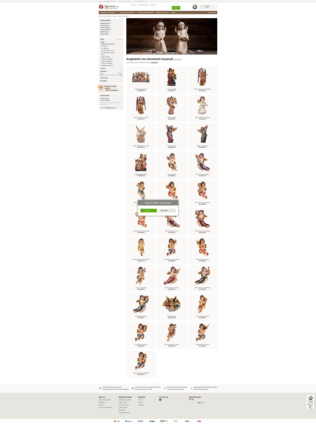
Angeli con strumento (107, 44)
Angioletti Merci (105, 23)
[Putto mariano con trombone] (202, 221)
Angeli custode (105, 57)
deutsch (147, 210)
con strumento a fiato (107, 50)
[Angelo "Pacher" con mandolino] (202, 80)
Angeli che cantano (106, 63)
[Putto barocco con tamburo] (202, 193)
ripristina (119, 39)
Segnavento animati (145, 12)
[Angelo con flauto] (171, 136)
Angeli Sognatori (105, 27)
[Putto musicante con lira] (202, 307)
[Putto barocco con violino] (202, 335)
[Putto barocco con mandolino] (141, 363)
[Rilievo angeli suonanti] (141, 80)
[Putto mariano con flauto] (202, 165)
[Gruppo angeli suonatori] (141, 165)
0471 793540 (112, 1)
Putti (102, 54)
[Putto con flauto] (171, 165)
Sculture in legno (127, 12)
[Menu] (313, 396)
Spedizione (153, 4)
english (192, 399)
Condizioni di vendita (125, 400)
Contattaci (133, 4)
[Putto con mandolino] (141, 278)
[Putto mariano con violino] (171, 278)
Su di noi (140, 400)
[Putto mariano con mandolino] (202, 278)
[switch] (310, 407)
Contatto (140, 402)
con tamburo (105, 48)
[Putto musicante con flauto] (141, 193)
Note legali (122, 410)
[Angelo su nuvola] (171, 307)
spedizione (154, 62)
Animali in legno (162, 12)
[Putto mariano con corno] (171, 221)
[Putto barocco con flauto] (171, 193)
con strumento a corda (107, 52)
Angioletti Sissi (104, 25)
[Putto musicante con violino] (171, 335)
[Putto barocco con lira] (141, 335)
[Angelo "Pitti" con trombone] (202, 108)
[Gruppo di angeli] (171, 80)
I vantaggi (141, 405)
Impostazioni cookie (124, 412)
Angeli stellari (104, 32)
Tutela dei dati (123, 402)
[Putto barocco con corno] (202, 250)
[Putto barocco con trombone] (171, 250)
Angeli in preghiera (106, 61)
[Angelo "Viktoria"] (171, 108)
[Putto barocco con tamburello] (141, 221)
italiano (166, 210)
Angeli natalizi (104, 34)
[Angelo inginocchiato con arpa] (141, 136)
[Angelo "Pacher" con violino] (141, 108)
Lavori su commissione (105, 407)
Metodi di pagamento (143, 4)
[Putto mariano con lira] (141, 307)
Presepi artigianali (107, 12)
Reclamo (101, 405)
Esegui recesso (123, 407)
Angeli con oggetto (106, 59)
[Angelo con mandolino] (202, 136)
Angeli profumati (105, 29)
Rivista (213, 12)
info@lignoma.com (142, 1)
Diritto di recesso (124, 405)
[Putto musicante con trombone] (141, 250)
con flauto (104, 46)
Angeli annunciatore (107, 65)
